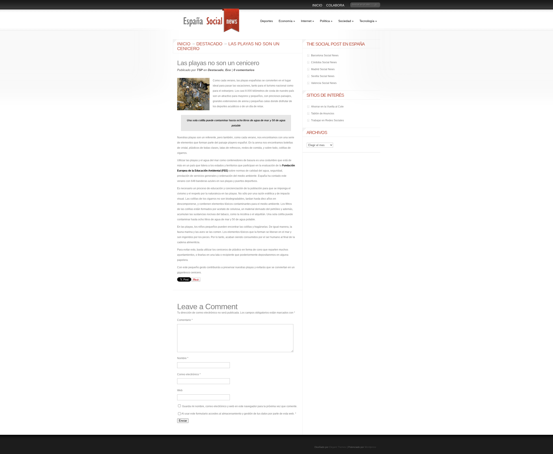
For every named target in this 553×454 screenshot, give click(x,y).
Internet (307, 21)
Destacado (209, 43)
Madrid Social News (323, 69)
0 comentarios (244, 70)
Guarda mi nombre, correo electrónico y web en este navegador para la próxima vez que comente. (239, 406)
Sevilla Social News (322, 76)
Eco (228, 70)
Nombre (182, 358)
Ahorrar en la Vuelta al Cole (327, 106)
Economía (287, 21)
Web (180, 390)
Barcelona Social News (324, 55)
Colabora (335, 5)
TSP (200, 70)
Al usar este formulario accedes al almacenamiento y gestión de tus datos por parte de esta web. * (238, 413)
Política (326, 21)
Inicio (317, 5)
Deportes (266, 21)
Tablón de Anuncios (322, 113)
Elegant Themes (337, 447)
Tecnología (368, 21)
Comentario (185, 320)
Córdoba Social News (324, 62)
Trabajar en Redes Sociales (327, 120)
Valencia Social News (324, 83)
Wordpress (370, 447)
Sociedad (346, 21)
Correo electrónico (189, 374)
